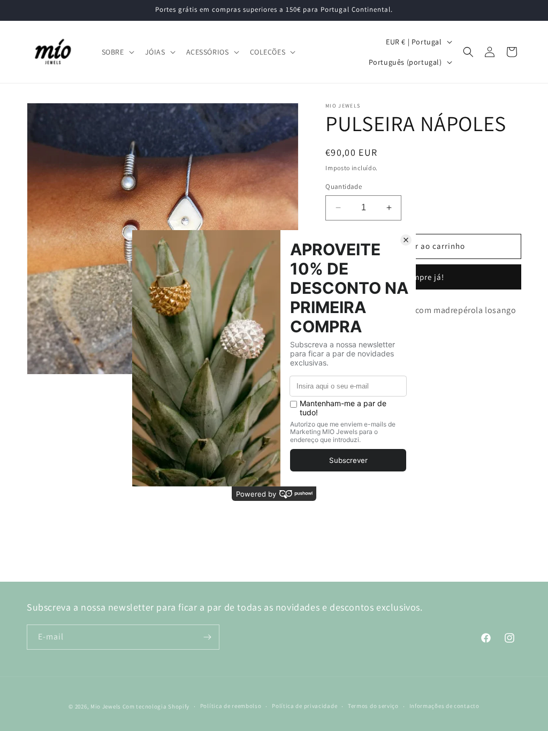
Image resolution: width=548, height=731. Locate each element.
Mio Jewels (105, 706)
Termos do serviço (373, 706)
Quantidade (343, 186)
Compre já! (423, 277)
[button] (117, 52)
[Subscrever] (207, 637)
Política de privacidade (304, 706)
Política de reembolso (231, 706)
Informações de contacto (444, 706)
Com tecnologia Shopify (156, 706)
